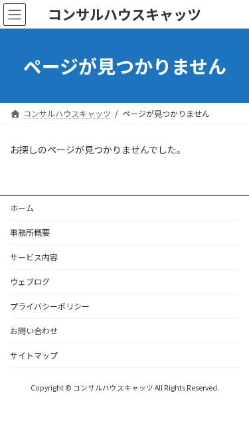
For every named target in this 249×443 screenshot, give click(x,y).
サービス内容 (34, 256)
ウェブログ (30, 281)
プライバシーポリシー (50, 305)
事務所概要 (30, 232)
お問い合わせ (34, 330)
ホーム (22, 207)
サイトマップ (34, 355)
